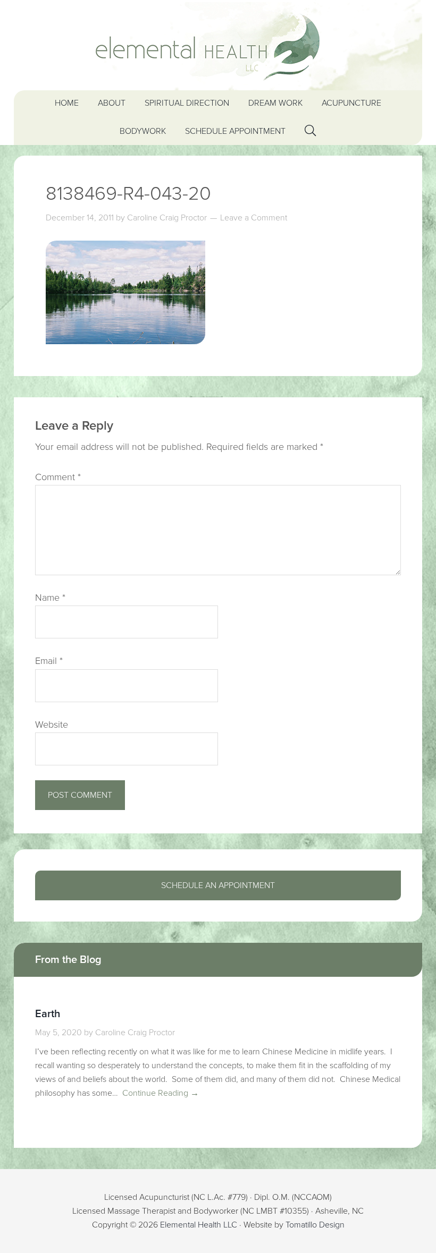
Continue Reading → (159, 1093)
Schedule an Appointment (218, 885)
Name (50, 597)
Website (51, 724)
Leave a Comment (253, 217)
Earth (47, 1014)
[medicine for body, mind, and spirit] (218, 45)
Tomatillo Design (315, 1225)
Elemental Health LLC (198, 1225)
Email (49, 661)
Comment (58, 477)
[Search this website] (310, 130)
